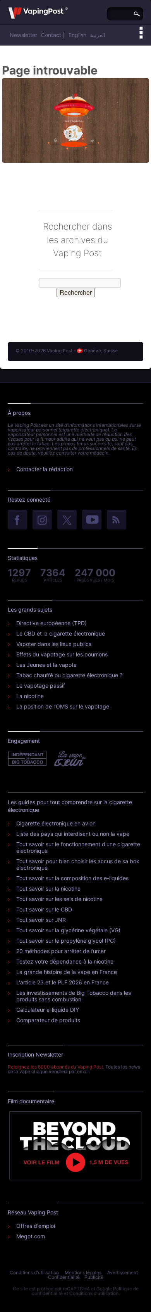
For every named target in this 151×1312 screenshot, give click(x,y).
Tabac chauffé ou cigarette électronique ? (69, 675)
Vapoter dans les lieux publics (53, 644)
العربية (97, 35)
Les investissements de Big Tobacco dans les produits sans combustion (73, 996)
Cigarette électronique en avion (56, 823)
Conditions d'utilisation (34, 1272)
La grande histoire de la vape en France (66, 972)
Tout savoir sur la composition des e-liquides (72, 878)
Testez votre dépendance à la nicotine (64, 961)
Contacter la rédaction (44, 469)
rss (116, 520)
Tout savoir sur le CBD (44, 909)
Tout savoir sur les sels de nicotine (59, 899)
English (77, 35)
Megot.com (30, 1236)
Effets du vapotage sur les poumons (62, 654)
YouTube (91, 520)
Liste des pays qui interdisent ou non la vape (72, 833)
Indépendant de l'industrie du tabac (28, 758)
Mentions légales (83, 1272)
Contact (51, 35)
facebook (17, 520)
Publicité (93, 1277)
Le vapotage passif (40, 685)
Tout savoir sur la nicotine (48, 888)
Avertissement (122, 1272)
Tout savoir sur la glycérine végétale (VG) (68, 930)
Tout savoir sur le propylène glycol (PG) (66, 940)
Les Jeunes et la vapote (46, 664)
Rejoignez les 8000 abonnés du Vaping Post (55, 1067)
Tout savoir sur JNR (41, 919)
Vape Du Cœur (69, 758)
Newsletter (23, 35)
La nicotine (30, 696)
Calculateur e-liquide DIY (47, 1009)
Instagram (42, 520)
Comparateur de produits (48, 1020)
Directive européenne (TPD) (51, 623)
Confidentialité (64, 1277)
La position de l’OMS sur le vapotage (62, 706)
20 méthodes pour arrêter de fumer (61, 951)
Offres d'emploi (35, 1225)
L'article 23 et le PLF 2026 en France (62, 982)
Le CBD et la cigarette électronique (60, 633)
